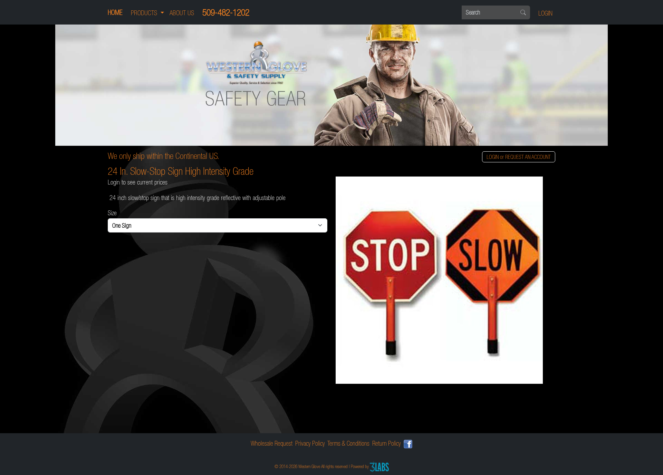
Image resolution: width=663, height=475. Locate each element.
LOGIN (545, 13)
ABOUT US (182, 13)
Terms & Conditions (348, 443)
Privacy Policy (310, 443)
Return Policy (386, 443)
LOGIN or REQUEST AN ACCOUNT (519, 157)
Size (112, 213)
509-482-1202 (225, 12)
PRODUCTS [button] (145, 13)
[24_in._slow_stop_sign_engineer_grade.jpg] (445, 280)
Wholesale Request (271, 443)
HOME (115, 12)
